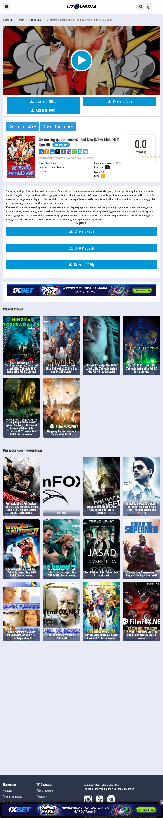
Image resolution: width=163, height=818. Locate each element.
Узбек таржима (44, 790)
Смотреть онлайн (21, 126)
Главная (7, 20)
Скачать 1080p (46, 101)
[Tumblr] (63, 151)
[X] (57, 151)
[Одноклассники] (46, 151)
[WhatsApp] (74, 151)
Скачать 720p (122, 101)
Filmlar (20, 20)
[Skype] (80, 151)
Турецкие (41, 796)
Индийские (35, 20)
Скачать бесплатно (57, 126)
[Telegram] (85, 151)
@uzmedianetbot (110, 785)
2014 (101, 171)
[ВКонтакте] (41, 151)
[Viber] (69, 151)
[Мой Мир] (52, 151)
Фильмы (8, 790)
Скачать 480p (45, 110)
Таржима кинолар (12, 796)
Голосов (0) (141, 152)
